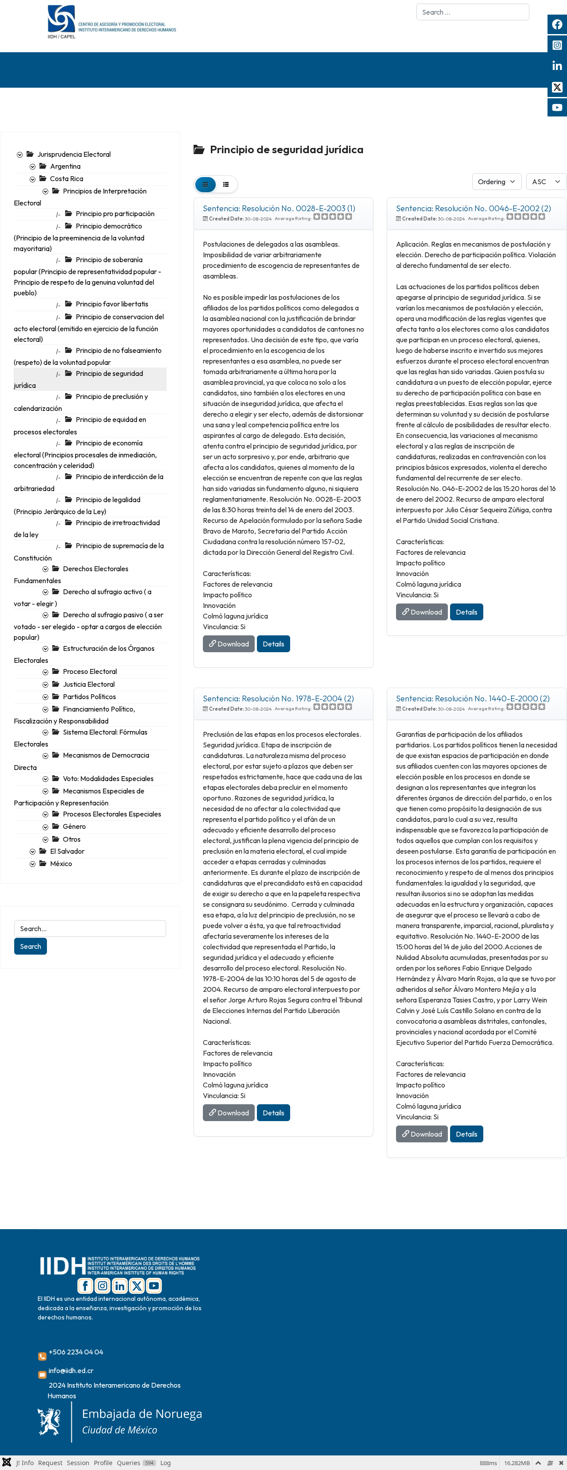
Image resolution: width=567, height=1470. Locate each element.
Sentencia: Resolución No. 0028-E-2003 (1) (279, 208)
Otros (72, 839)
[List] (226, 184)
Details (273, 643)
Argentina (65, 166)
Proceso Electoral (90, 671)
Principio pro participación (115, 213)
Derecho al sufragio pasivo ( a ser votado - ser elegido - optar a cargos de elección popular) (88, 626)
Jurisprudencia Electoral (74, 154)
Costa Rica (66, 178)
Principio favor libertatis (112, 303)
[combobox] (472, 12)
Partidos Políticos (89, 696)
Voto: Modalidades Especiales (108, 778)
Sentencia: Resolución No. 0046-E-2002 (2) (473, 208)
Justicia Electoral (89, 684)
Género (74, 826)
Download (232, 643)
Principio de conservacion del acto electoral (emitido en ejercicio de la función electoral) (89, 328)
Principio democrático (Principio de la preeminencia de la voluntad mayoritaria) (79, 237)
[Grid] (205, 184)
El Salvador (67, 851)
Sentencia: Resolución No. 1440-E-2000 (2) (473, 698)
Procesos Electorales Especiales (112, 813)
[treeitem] (74, 154)
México (61, 863)
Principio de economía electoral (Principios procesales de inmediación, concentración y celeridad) (85, 454)
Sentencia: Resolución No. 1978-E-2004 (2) (278, 698)
